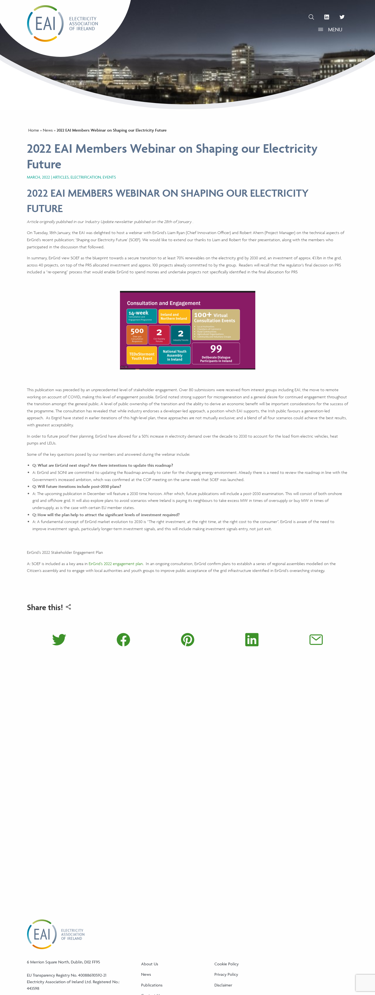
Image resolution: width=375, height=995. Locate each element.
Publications (152, 985)
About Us (149, 963)
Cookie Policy (226, 963)
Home (33, 130)
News (48, 130)
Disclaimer (223, 985)
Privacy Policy (226, 974)
